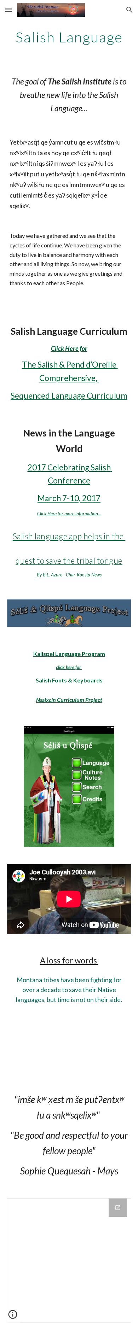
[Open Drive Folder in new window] (118, 1207)
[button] (8, 9)
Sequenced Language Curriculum (69, 395)
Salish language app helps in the (69, 536)
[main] (69, 37)
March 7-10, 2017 (69, 498)
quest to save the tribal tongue (69, 560)
